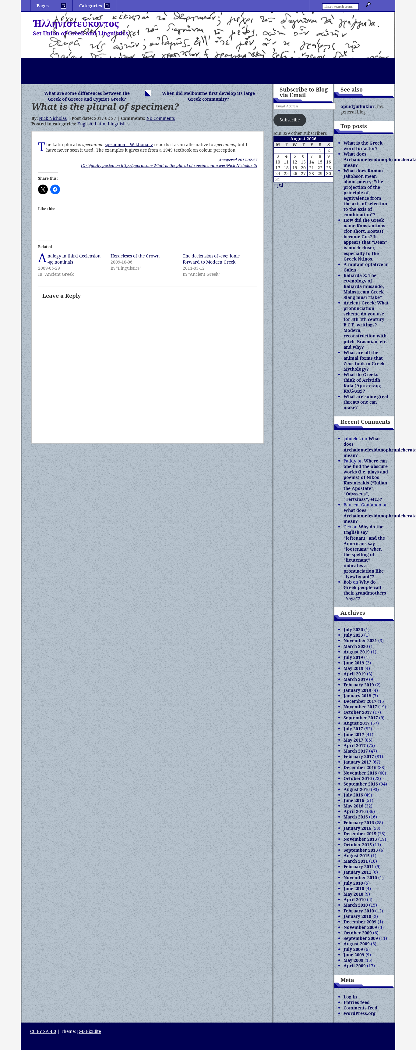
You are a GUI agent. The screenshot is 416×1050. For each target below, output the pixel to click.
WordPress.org (359, 1013)
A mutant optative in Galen (366, 267)
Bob (348, 582)
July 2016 (353, 795)
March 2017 (356, 751)
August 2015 (357, 855)
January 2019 (357, 690)
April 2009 (355, 966)
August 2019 (357, 652)
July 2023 (353, 635)
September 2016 (361, 784)
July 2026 (353, 629)
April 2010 (355, 899)
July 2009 (353, 949)
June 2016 (354, 800)
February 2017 (359, 756)
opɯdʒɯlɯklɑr (357, 106)
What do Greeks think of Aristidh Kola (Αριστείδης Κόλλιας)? (362, 383)
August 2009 (357, 944)
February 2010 (359, 911)
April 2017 (355, 745)
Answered (238, 160)
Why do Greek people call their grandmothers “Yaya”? (365, 590)
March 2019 (356, 679)
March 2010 (356, 905)
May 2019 (353, 668)
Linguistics (118, 124)
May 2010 (353, 894)
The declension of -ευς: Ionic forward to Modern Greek (211, 259)
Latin (100, 124)
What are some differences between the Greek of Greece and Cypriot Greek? (87, 96)
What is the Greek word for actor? (363, 145)
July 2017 (353, 729)
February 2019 (359, 685)
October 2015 (358, 844)
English (84, 124)
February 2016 (359, 822)
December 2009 (360, 922)
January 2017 (357, 762)
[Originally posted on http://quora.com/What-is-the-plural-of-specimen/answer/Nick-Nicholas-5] (169, 165)
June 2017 (354, 734)
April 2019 (355, 674)
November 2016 (360, 773)
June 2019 (354, 663)
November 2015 (360, 839)
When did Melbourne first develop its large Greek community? (208, 96)
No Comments (160, 118)
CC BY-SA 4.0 (43, 1031)
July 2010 (353, 883)
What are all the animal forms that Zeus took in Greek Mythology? (364, 361)
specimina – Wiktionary (129, 144)
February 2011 (359, 866)
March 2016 (356, 817)
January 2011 (357, 872)
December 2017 (360, 701)
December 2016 (360, 767)
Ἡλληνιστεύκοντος (76, 23)
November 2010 (360, 877)
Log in (350, 997)
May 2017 (353, 740)
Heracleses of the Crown (135, 256)
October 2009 (358, 933)
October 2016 (358, 778)
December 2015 (360, 833)
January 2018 (357, 696)
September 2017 (361, 718)
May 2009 (353, 960)
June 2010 (354, 888)
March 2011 (356, 861)
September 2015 (361, 850)
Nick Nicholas (53, 118)
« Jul (278, 185)
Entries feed (357, 1002)
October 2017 (358, 712)
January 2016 (357, 828)
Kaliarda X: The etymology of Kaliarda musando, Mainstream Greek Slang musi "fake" (364, 286)
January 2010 (357, 916)
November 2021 (360, 640)
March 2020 (356, 646)
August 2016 (357, 789)
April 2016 (355, 811)
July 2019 (353, 657)
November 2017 (360, 707)
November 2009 (360, 927)
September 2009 (361, 938)
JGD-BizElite (89, 1031)
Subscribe (290, 120)
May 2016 (353, 806)
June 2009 (354, 955)
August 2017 (357, 723)
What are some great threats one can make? (366, 402)
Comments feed (360, 1008)
